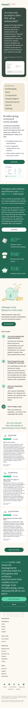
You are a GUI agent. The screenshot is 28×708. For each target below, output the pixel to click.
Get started (14, 162)
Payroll (3, 626)
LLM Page (18, 689)
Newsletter (4, 659)
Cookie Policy (11, 689)
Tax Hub (3, 651)
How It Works (5, 639)
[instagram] (14, 684)
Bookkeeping (5, 621)
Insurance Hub (5, 654)
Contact (5, 687)
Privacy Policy (22, 687)
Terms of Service (12, 687)
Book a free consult (14, 599)
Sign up (14, 604)
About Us (4, 668)
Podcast (3, 656)
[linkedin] (19, 684)
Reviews (3, 674)
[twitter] (4, 684)
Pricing (3, 641)
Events (3, 661)
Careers (3, 671)
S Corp (3, 629)
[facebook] (9, 684)
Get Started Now (8, 324)
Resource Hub (5, 648)
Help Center (4, 676)
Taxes (3, 624)
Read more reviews (14, 550)
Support (3, 632)
